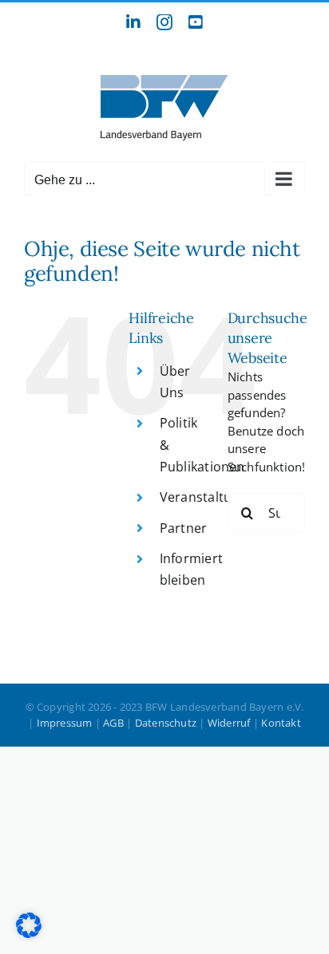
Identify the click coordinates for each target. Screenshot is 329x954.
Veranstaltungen (211, 497)
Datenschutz (165, 723)
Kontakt (281, 723)
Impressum (65, 723)
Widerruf (229, 723)
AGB (113, 723)
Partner (184, 528)
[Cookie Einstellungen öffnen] (29, 933)
